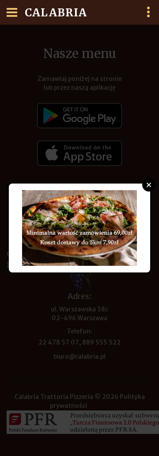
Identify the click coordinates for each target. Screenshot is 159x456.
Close (148, 185)
